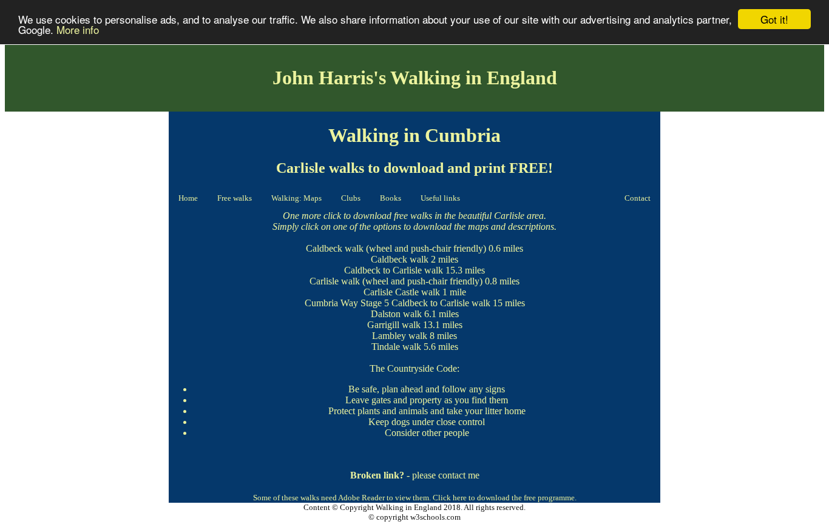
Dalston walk (396, 314)
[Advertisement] (87, 298)
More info (77, 30)
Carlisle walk (335, 281)
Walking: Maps (296, 198)
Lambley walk (399, 336)
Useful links (440, 198)
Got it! (774, 19)
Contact (637, 198)
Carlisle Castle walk (402, 292)
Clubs (350, 198)
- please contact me (414, 475)
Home (188, 198)
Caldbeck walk (335, 248)
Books (390, 198)
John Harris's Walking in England (414, 78)
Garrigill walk (394, 325)
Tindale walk (396, 346)
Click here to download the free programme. (505, 497)
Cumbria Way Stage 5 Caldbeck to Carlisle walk (397, 303)
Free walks (234, 198)
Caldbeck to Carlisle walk (393, 270)
